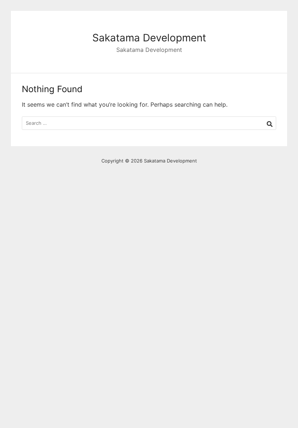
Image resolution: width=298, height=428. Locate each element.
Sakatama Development (149, 38)
